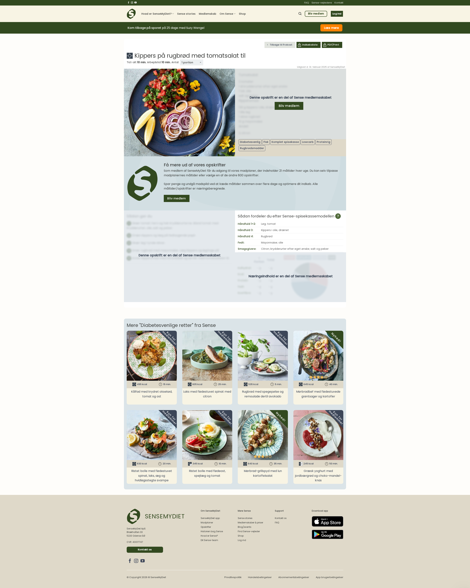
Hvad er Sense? (209, 535)
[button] (300, 13)
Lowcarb (308, 142)
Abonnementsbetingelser (293, 577)
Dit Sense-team (209, 540)
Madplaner (207, 522)
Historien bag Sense (212, 531)
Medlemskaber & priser (250, 522)
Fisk (265, 142)
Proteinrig (323, 142)
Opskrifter (206, 527)
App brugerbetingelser (329, 577)
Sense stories (186, 14)
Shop (242, 14)
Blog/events (244, 527)
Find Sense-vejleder (249, 531)
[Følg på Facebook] (128, 2)
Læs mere (331, 28)
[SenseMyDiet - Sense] (131, 14)
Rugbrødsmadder (252, 148)
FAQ (306, 2)
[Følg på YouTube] (135, 2)
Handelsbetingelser (260, 577)
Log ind (242, 540)
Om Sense (226, 14)
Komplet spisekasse (285, 142)
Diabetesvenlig (250, 142)
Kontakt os (281, 518)
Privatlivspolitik (232, 577)
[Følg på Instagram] (132, 2)
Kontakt (339, 2)
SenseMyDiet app (210, 518)
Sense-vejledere (322, 2)
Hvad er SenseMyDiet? (156, 14)
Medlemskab (207, 14)
